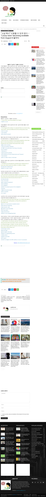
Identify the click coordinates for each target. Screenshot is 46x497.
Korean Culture (23, 340)
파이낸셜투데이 (19, 113)
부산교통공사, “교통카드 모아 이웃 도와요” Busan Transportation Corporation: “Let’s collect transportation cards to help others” (8, 299)
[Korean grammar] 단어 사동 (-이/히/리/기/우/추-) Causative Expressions (10, 429)
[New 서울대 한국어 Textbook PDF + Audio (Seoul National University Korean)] (18, 459)
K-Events (2, 340)
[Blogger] (33, 482)
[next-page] (3, 369)
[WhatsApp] (18, 44)
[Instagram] (41, 482)
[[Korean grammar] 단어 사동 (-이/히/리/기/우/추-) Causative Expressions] (3, 428)
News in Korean (11, 30)
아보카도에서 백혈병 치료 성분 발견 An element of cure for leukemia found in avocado (23, 298)
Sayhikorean (15, 494)
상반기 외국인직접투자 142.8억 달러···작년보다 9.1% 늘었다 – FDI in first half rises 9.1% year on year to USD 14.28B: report (25, 362)
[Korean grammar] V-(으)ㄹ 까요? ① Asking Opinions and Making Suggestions (10, 460)
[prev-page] (1, 369)
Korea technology (4, 324)
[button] (43, 25)
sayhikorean (5, 41)
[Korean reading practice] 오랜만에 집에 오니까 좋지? (10, 434)
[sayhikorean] (1, 41)
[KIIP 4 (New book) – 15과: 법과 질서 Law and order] (3, 438)
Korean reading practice (8, 29)
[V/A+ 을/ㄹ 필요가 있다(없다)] (3, 455)
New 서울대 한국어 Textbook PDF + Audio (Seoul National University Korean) (25, 460)
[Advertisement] (31, 10)
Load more (38, 112)
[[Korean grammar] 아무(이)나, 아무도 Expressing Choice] (18, 435)
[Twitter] (12, 44)
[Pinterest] (15, 44)
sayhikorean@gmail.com (21, 490)
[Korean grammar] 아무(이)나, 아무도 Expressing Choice (25, 435)
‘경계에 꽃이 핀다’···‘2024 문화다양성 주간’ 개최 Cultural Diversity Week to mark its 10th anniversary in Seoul (10, 449)
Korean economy (13, 324)
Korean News (13, 340)
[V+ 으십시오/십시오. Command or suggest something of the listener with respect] (18, 452)
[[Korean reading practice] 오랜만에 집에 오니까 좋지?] (3, 434)
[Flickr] (38, 482)
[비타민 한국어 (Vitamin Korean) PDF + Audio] (18, 448)
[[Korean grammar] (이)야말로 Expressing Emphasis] (18, 444)
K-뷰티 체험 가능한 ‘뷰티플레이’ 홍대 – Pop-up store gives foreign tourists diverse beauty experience (10, 443)
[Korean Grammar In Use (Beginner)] (18, 440)
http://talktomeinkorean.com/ (24, 242)
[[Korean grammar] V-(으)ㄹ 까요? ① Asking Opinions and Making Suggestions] (3, 460)
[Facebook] (9, 44)
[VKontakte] (43, 482)
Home (2, 29)
